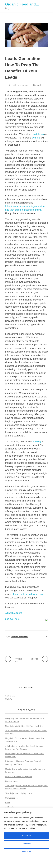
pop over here (12, 619)
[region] (26, 832)
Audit (7, 802)
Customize (27, 843)
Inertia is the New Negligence (18, 776)
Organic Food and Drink (25, 4)
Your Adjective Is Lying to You (18, 793)
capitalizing (38, 134)
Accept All (26, 835)
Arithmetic (9, 807)
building (37, 441)
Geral (8, 699)
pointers (36, 137)
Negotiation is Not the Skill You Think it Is (24, 726)
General (37, 85)
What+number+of (19, 636)
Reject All (26, 851)
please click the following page (28, 594)
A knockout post (13, 613)
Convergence (11, 781)
